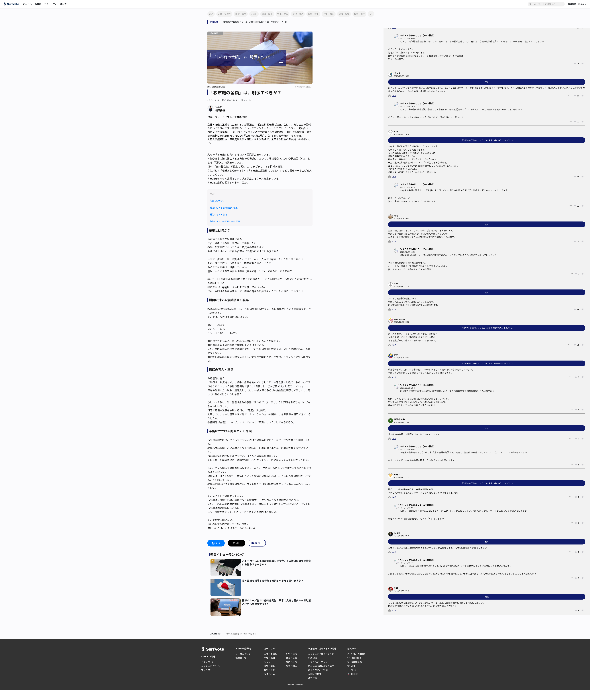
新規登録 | (573, 4)
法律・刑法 (298, 14)
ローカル (27, 4)
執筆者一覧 (241, 657)
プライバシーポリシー (319, 661)
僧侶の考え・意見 (218, 214)
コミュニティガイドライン (321, 653)
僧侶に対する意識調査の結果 (224, 207)
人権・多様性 (224, 14)
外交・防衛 (328, 14)
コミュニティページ (210, 665)
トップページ (207, 661)
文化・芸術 (282, 14)
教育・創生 (359, 14)
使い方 (63, 4)
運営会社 (312, 677)
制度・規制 (240, 14)
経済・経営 (344, 14)
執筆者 (38, 4)
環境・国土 (267, 14)
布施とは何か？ (217, 200)
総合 (211, 14)
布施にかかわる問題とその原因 (225, 221)
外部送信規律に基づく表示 (321, 665)
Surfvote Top (215, 633)
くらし (254, 14)
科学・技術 (313, 14)
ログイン (582, 4)
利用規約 (312, 657)
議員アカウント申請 (318, 669)
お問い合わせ (314, 673)
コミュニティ (50, 4)
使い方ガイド (207, 669)
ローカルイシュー (244, 653)
